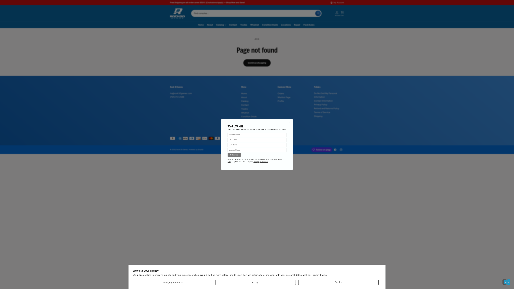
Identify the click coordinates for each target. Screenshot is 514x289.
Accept (255, 282)
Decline (338, 282)
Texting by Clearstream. (261, 162)
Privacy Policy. (319, 275)
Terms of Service (271, 159)
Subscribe (234, 155)
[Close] (289, 123)
